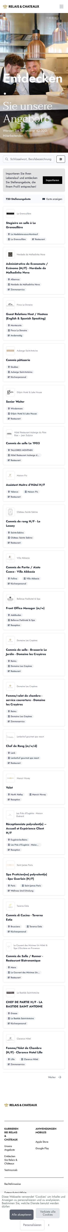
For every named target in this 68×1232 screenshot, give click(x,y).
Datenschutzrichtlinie (15, 1192)
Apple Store (42, 1142)
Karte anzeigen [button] (54, 198)
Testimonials (10, 1170)
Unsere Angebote (9, 1148)
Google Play (42, 1148)
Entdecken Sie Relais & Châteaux (10, 1159)
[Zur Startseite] (21, 6)
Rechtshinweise (12, 1184)
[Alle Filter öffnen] (60, 159)
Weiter (52, 1077)
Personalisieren (32, 1225)
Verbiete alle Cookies (47, 1213)
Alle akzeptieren (21, 1214)
